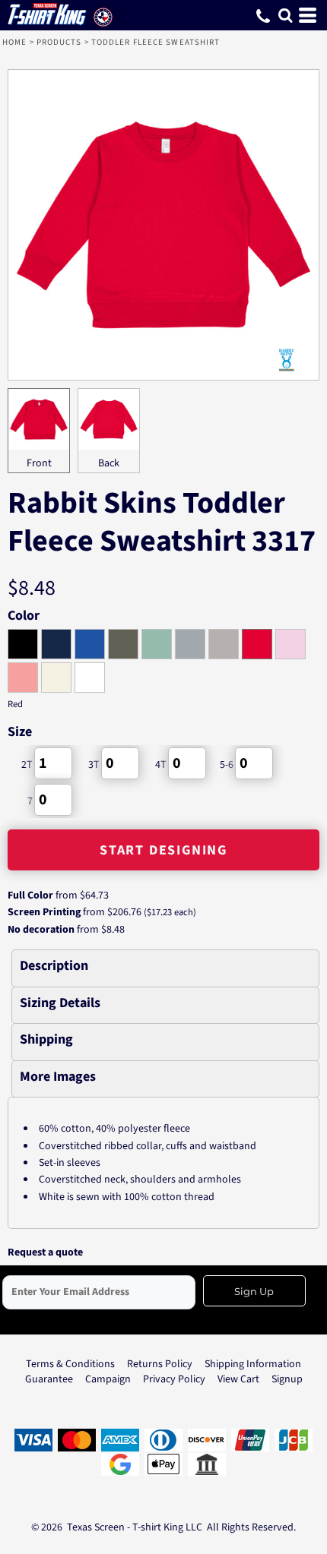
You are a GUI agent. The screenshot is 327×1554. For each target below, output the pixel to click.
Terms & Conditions (70, 1364)
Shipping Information (253, 1364)
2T (27, 764)
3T (94, 764)
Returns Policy (159, 1364)
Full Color (30, 895)
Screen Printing (44, 912)
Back (108, 463)
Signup (287, 1379)
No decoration (41, 929)
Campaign (108, 1379)
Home (14, 42)
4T (161, 764)
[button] (285, 15)
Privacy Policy (174, 1379)
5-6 (226, 764)
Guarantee (49, 1379)
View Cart (238, 1379)
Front (39, 463)
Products (59, 42)
